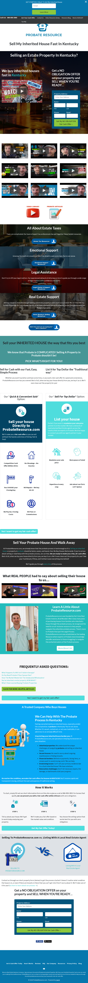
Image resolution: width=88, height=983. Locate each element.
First (55, 109)
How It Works (28, 964)
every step (47, 564)
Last (67, 109)
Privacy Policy (72, 964)
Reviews (38, 964)
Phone (57, 112)
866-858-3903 (12, 17)
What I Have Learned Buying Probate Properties (19, 683)
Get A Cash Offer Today (14, 964)
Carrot (58, 980)
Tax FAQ (23, 22)
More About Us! (65, 648)
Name (56, 102)
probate (21, 551)
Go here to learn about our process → (23, 885)
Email (68, 112)
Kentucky (19, 75)
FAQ (43, 964)
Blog (80, 964)
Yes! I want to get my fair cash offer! (43, 697)
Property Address (61, 94)
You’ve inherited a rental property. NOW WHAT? (19, 680)
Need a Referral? (78, 18)
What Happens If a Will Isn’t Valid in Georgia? (18, 672)
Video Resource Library (53, 18)
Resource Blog (66, 18)
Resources (61, 964)
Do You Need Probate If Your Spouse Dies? (17, 675)
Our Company (51, 964)
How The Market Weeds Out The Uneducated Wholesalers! (23, 678)
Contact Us (40, 18)
